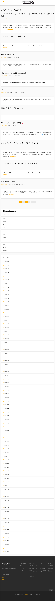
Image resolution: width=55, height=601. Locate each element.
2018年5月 (7, 515)
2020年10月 (7, 437)
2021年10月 (7, 408)
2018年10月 (7, 496)
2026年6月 (7, 268)
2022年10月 (7, 375)
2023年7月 (7, 353)
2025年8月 (7, 290)
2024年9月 (7, 316)
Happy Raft (27, 594)
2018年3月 (7, 522)
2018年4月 (7, 518)
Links (49, 563)
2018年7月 (7, 507)
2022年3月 (7, 401)
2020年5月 (7, 456)
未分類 (4, 247)
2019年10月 (7, 467)
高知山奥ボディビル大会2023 (12, 108)
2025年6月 (7, 298)
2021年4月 (7, 430)
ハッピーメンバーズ (8, 182)
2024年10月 (7, 312)
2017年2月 (7, 551)
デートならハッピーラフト (11, 123)
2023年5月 (7, 360)
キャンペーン (21, 184)
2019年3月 (7, 492)
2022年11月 (7, 371)
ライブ (4, 237)
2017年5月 (7, 548)
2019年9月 (7, 470)
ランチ (4, 240)
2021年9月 (7, 412)
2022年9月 (7, 379)
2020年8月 (7, 445)
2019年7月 (7, 478)
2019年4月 (7, 489)
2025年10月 (7, 283)
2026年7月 (7, 265)
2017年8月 (7, 537)
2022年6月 (7, 390)
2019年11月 (7, 463)
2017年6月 (7, 544)
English (50, 571)
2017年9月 (7, 533)
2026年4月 (7, 276)
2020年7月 (7, 448)
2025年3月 (7, 309)
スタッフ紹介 (22, 568)
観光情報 (5, 250)
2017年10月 (7, 529)
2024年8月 (7, 320)
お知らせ (9, 18)
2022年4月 (7, 397)
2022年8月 (7, 382)
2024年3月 (7, 338)
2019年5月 (7, 485)
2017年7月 (7, 540)
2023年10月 (7, 342)
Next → (33, 201)
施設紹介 (21, 566)
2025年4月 (7, 305)
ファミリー (5, 234)
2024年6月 (7, 327)
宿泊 (4, 244)
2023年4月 (7, 364)
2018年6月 (7, 511)
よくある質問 (42, 566)
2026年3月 (7, 279)
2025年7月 (7, 294)
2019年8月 (7, 474)
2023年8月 (7, 349)
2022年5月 (7, 393)
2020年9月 (7, 441)
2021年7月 (7, 419)
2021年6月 (7, 423)
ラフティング (31, 563)
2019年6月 (7, 481)
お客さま (5, 218)
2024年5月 (7, 331)
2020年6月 (7, 452)
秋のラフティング (8, 55)
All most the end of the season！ (13, 73)
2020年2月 (7, 459)
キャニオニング (32, 575)
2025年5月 (7, 301)
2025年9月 (7, 287)
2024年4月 (7, 334)
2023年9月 (7, 345)
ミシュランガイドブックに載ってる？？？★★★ (19, 143)
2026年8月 (7, 261)
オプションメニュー (11, 92)
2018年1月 (7, 526)
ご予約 (41, 563)
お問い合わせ (42, 568)
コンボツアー (31, 576)
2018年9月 (7, 500)
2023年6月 (7, 357)
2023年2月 (7, 368)
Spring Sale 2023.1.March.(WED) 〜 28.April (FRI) (19, 163)
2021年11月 (7, 404)
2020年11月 (7, 434)
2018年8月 (7, 504)
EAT (2, 90)
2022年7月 (7, 386)
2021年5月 (7, 426)
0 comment (17, 18)
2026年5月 (7, 272)
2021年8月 (7, 415)
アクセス (21, 570)
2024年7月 (7, 323)
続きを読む (10, 29)
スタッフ (5, 227)
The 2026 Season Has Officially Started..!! (17, 36)
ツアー (13, 18)
